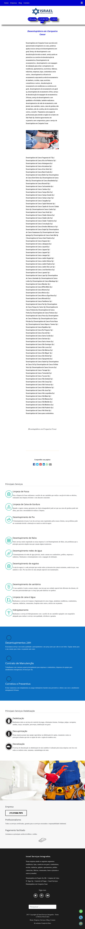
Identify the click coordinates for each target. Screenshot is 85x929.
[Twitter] (37, 465)
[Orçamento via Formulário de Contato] (81, 923)
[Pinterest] (41, 465)
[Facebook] (34, 465)
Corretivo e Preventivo (18, 683)
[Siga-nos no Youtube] (48, 896)
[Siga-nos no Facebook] (36, 896)
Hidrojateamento (20, 610)
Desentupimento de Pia (24, 517)
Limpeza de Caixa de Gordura (26, 504)
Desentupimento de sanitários (27, 584)
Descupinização (20, 731)
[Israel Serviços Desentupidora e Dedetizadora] (42, 11)
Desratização (19, 744)
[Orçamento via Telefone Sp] (81, 917)
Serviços (42, 920)
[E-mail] (50, 465)
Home (6, 3)
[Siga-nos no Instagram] (42, 896)
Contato (26, 3)
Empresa (13, 3)
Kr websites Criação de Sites (42, 923)
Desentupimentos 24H (18, 642)
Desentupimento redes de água (27, 550)
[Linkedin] (44, 465)
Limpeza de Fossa (21, 491)
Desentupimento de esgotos (26, 563)
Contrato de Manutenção (19, 663)
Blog (20, 3)
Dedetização (18, 718)
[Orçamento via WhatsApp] (81, 911)
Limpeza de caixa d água (24, 597)
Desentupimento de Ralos (25, 538)
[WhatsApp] (47, 465)
